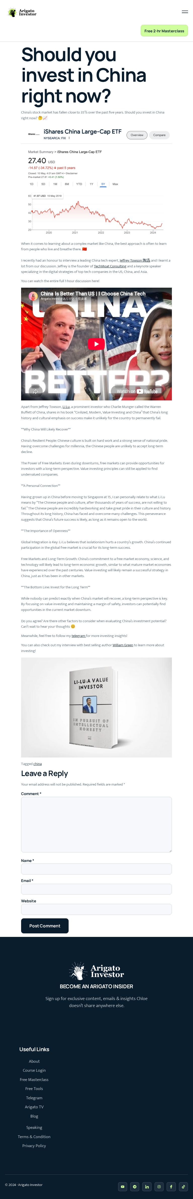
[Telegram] (134, 1186)
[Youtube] (122, 1186)
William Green (123, 645)
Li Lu (66, 407)
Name (27, 860)
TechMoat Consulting (110, 266)
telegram (79, 636)
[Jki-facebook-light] (171, 1186)
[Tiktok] (183, 1186)
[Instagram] (159, 1186)
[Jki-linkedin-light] (146, 1186)
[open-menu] (185, 12)
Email (27, 880)
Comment (31, 793)
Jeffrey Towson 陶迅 (135, 260)
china (37, 764)
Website (28, 901)
